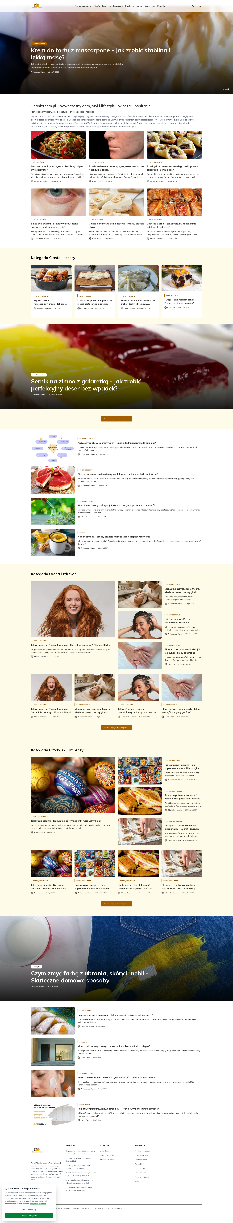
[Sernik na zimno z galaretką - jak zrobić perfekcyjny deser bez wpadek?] (116, 366)
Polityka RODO (87, 1208)
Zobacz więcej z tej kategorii (115, 419)
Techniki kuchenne (142, 1177)
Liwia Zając (104, 1151)
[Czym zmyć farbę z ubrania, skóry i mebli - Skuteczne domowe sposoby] (116, 958)
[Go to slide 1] (223, 89)
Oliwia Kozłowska (38, 986)
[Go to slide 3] (228, 89)
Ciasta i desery (101, 6)
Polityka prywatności (63, 1208)
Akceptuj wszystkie (29, 1215)
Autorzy (104, 1145)
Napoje (82, 532)
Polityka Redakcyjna (102, 1208)
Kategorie (140, 1145)
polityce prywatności (38, 1204)
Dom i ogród (150, 6)
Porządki (161, 6)
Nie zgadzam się (29, 1210)
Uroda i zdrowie (116, 6)
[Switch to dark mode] (200, 6)
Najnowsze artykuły (83, 6)
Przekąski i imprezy (134, 6)
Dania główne (39, 162)
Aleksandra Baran (38, 72)
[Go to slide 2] (226, 89)
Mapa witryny (117, 1208)
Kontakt (76, 1208)
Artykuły (70, 1145)
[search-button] (193, 5)
